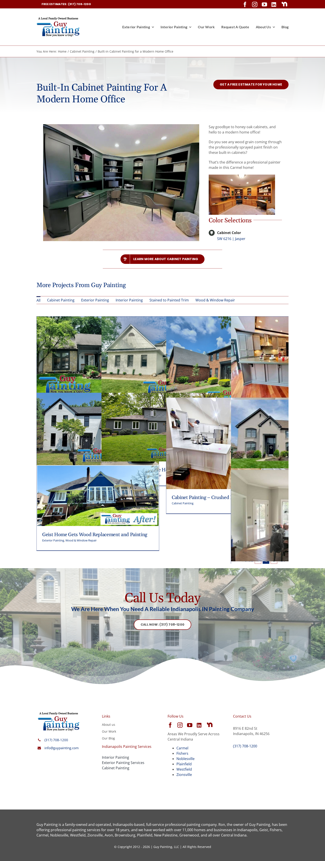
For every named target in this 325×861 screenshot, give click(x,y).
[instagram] (254, 4)
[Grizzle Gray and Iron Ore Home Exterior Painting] (162, 395)
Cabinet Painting (182, 503)
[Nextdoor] (285, 4)
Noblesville (185, 758)
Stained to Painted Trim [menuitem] (169, 300)
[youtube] (264, 4)
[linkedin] (273, 4)
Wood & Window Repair (81, 540)
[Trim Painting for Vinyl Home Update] (98, 319)
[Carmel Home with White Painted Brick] (162, 319)
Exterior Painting (53, 540)
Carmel (182, 748)
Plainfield (184, 764)
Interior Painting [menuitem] (129, 300)
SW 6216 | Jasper (231, 238)
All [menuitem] (38, 300)
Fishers (182, 753)
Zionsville (184, 774)
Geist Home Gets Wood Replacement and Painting (94, 535)
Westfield (184, 769)
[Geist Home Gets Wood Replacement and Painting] (98, 467)
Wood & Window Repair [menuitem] (215, 300)
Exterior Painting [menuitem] (95, 300)
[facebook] (245, 4)
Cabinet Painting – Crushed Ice (204, 498)
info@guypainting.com (61, 748)
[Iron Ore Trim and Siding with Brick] (227, 319)
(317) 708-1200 (56, 740)
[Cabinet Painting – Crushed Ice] (227, 400)
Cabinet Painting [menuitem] (61, 300)
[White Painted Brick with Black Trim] (98, 395)
